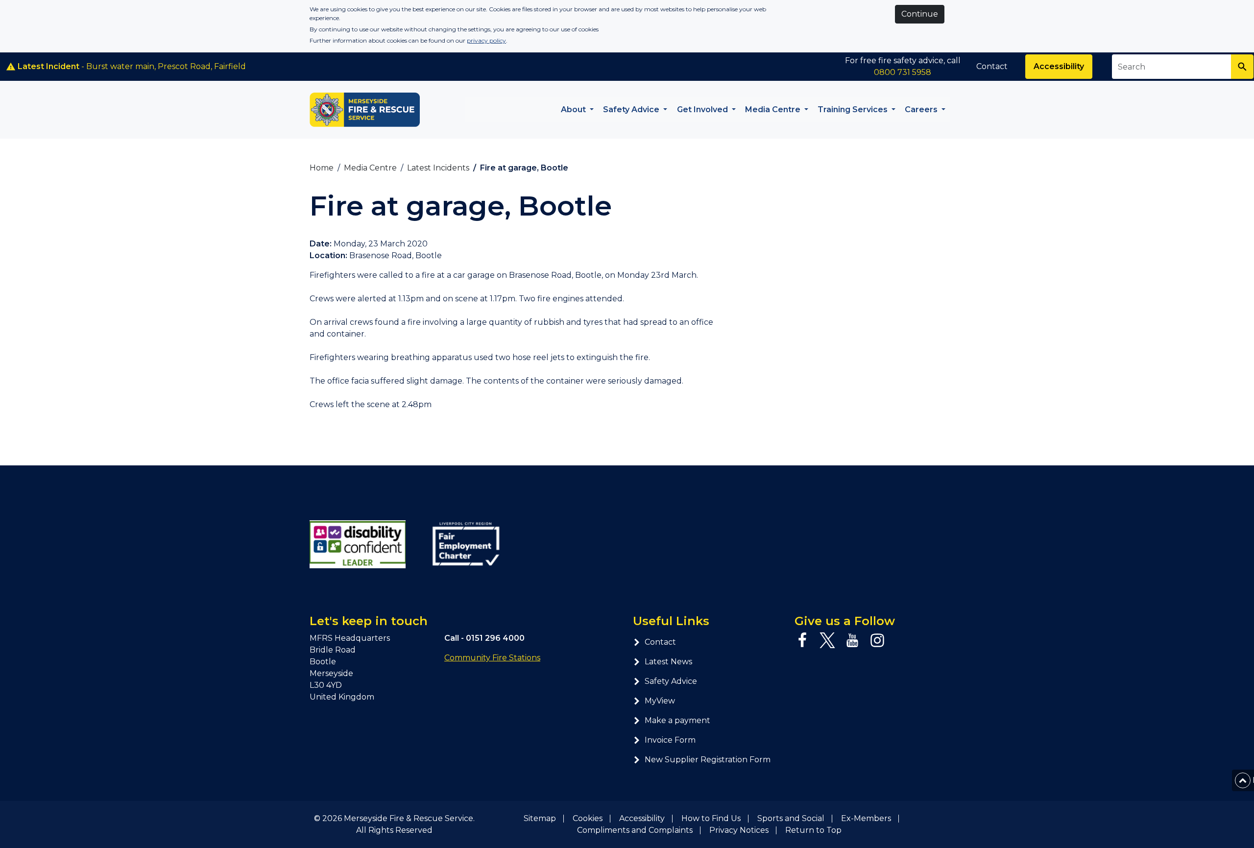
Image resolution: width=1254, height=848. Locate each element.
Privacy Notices (739, 830)
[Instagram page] (877, 640)
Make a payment (677, 720)
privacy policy (486, 40)
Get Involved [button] (703, 109)
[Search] (1242, 66)
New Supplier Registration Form (708, 759)
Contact (992, 66)
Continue (919, 14)
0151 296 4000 (495, 638)
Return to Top (813, 830)
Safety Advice (671, 681)
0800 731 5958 (902, 72)
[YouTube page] (852, 640)
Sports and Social (790, 818)
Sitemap (540, 818)
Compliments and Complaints (635, 830)
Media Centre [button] (773, 109)
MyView (660, 700)
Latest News (668, 661)
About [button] (574, 109)
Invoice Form (670, 740)
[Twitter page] (827, 640)
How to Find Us (711, 818)
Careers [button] (922, 109)
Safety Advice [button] (632, 109)
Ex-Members (866, 818)
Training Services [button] (854, 109)
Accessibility (1059, 66)
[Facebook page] (802, 640)
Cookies (588, 818)
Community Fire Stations (492, 657)
